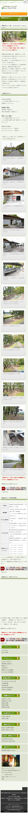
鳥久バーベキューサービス (12, 811)
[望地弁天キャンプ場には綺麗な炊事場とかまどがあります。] (13, 252)
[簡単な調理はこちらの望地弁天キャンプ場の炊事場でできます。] (13, 276)
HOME (2, 792)
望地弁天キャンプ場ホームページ (9, 483)
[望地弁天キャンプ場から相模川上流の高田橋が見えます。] (13, 467)
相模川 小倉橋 (5, 702)
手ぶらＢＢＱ (17, 792)
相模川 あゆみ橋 (5, 707)
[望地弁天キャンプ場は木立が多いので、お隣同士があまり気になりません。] (13, 395)
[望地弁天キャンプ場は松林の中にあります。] (13, 324)
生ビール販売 (5, 652)
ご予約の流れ (23, 792)
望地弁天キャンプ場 (6, 700)
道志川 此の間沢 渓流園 (8, 727)
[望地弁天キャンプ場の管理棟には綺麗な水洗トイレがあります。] (13, 228)
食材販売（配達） (6, 107)
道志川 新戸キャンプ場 (7, 729)
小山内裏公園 (5, 683)
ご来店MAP (16, 798)
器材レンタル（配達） (7, 115)
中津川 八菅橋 (5, 718)
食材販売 (6, 792)
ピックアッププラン (6, 99)
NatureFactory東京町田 (7, 687)
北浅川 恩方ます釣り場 (7, 739)
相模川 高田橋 (5, 705)
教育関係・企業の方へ (7, 663)
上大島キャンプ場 (6, 698)
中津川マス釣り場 (6, 716)
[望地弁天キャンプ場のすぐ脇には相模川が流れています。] (13, 419)
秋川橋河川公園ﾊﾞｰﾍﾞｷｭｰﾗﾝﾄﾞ (8, 750)
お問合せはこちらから (14, 13)
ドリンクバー (5, 650)
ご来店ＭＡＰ (5, 667)
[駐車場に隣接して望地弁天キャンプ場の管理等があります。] (13, 180)
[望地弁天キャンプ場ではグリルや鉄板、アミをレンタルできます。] (13, 445)
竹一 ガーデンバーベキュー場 (9, 681)
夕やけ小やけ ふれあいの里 (8, 741)
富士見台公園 (5, 685)
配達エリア (4, 665)
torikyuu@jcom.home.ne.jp (15, 809)
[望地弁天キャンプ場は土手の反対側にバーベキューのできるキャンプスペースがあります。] (13, 300)
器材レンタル (11, 792)
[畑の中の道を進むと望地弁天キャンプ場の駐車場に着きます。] (13, 156)
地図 (3, 778)
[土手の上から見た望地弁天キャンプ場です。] (13, 348)
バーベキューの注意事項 (7, 672)
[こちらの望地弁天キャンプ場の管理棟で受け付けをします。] (13, 204)
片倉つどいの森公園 (6, 689)
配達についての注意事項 (7, 669)
